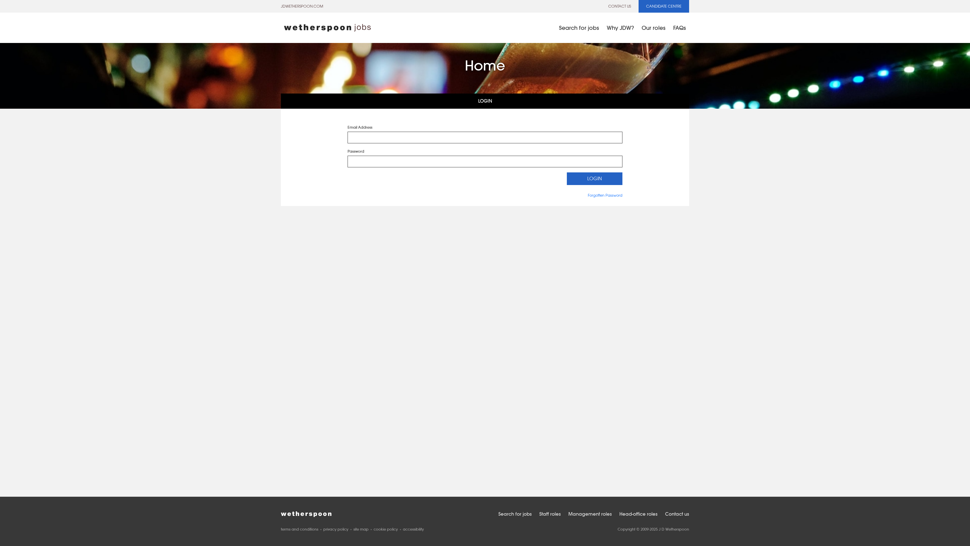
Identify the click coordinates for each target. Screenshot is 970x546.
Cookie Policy (386, 529)
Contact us (619, 6)
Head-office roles (638, 514)
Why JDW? (620, 27)
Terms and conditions (299, 529)
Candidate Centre (664, 6)
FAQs (679, 27)
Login (485, 101)
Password (356, 151)
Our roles (654, 27)
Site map (361, 529)
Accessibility (413, 529)
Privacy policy (335, 529)
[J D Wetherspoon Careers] (327, 28)
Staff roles (550, 514)
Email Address (360, 127)
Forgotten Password (605, 195)
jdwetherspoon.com (302, 6)
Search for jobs (579, 27)
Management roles (590, 514)
